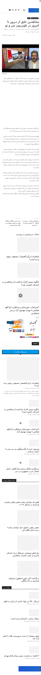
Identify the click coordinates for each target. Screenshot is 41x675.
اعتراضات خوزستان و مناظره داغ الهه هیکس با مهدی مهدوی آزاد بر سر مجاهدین (22, 310)
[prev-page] (38, 318)
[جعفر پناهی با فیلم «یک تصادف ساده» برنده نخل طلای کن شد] (20, 517)
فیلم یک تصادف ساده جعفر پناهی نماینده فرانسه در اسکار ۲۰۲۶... (21, 503)
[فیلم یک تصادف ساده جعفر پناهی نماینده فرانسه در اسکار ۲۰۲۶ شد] (20, 492)
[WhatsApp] (23, 40)
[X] (12, 10)
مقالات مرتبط (33, 234)
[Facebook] (18, 10)
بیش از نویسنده (22, 234)
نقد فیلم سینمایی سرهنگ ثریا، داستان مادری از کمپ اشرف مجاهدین (23, 554)
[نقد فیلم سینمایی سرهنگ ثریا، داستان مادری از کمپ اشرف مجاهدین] (20, 542)
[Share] (10, 673)
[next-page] (36, 318)
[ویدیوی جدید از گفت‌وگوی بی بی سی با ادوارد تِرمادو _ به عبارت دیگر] (20, 442)
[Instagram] (15, 10)
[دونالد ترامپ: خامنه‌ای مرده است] (20, 612)
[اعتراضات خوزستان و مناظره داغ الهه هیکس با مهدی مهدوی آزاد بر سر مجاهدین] (20, 295)
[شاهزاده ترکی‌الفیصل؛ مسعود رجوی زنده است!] (20, 244)
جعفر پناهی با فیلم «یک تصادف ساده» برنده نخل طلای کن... (23, 528)
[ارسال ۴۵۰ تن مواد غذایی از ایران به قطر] (20, 595)
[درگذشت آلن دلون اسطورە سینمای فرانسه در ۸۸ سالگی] (20, 568)
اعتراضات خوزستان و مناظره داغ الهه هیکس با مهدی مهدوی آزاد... (23, 430)
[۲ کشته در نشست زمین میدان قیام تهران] (20, 649)
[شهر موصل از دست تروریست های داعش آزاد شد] (20, 629)
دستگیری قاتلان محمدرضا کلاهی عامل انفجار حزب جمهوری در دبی (22, 470)
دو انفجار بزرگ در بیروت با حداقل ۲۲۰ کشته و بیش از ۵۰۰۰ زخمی (31, 223)
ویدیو (29, 18)
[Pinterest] (28, 40)
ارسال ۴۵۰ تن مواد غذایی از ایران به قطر (21, 601)
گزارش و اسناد (35, 18)
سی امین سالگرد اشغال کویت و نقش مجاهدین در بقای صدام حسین (12, 223)
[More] (19, 40)
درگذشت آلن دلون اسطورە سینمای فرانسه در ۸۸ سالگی (24, 579)
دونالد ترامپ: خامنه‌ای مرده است (25, 618)
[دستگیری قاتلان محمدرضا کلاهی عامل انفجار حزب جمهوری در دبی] (20, 462)
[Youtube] (9, 10)
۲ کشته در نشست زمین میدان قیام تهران (21, 656)
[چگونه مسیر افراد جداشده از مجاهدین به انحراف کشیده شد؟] (20, 270)
